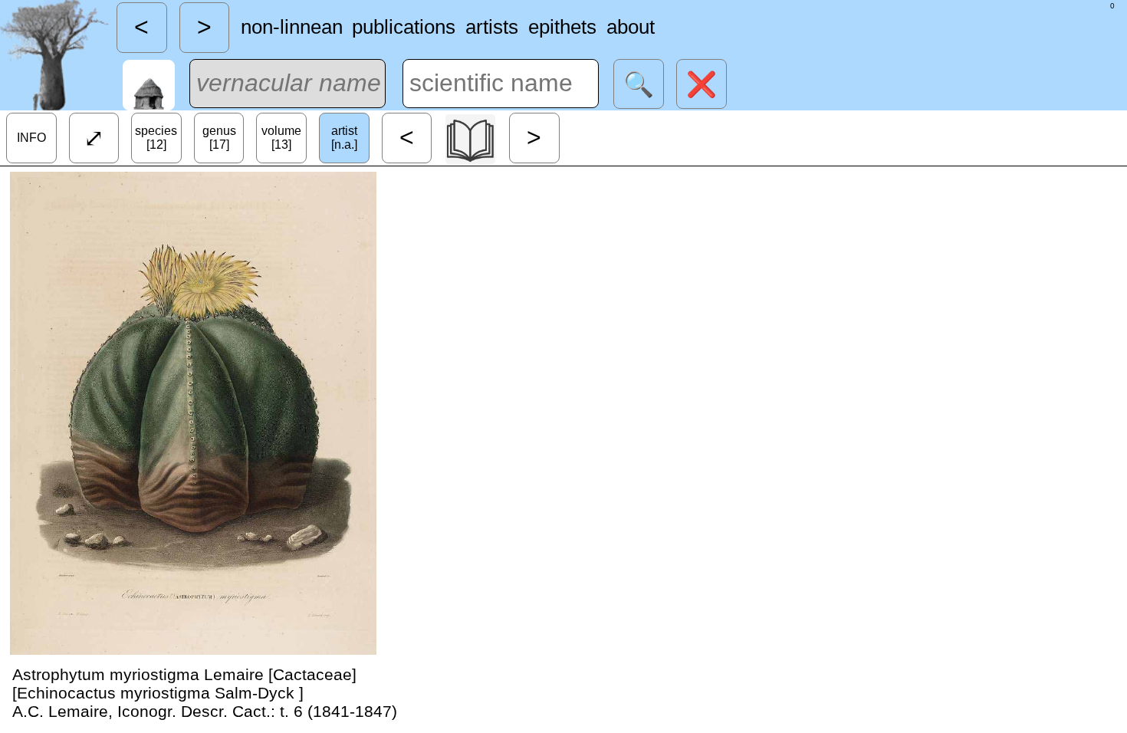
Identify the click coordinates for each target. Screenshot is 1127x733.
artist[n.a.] (344, 137)
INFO (31, 137)
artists (491, 27)
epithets (562, 27)
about (630, 27)
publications (403, 27)
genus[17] (219, 137)
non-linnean (292, 27)
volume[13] (281, 137)
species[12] (156, 137)
